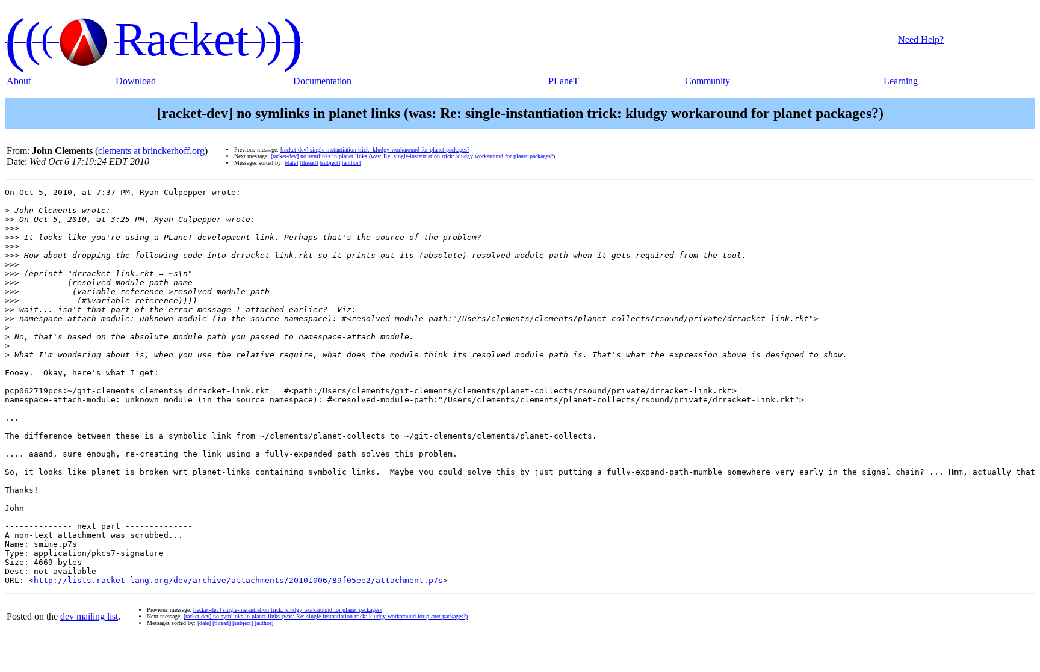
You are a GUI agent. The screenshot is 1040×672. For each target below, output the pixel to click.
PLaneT (563, 81)
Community (707, 81)
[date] (291, 162)
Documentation (322, 81)
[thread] (309, 162)
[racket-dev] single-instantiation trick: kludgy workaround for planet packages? (374, 149)
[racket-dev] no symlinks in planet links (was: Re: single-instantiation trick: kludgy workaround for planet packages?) (413, 156)
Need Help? (921, 39)
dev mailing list (89, 616)
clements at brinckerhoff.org (151, 151)
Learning (901, 81)
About (19, 81)
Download (136, 81)
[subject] (330, 162)
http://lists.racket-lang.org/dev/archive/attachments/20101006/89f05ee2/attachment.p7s (238, 580)
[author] (351, 162)
